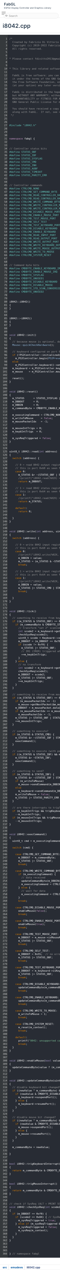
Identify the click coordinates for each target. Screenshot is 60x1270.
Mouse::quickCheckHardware (31, 345)
